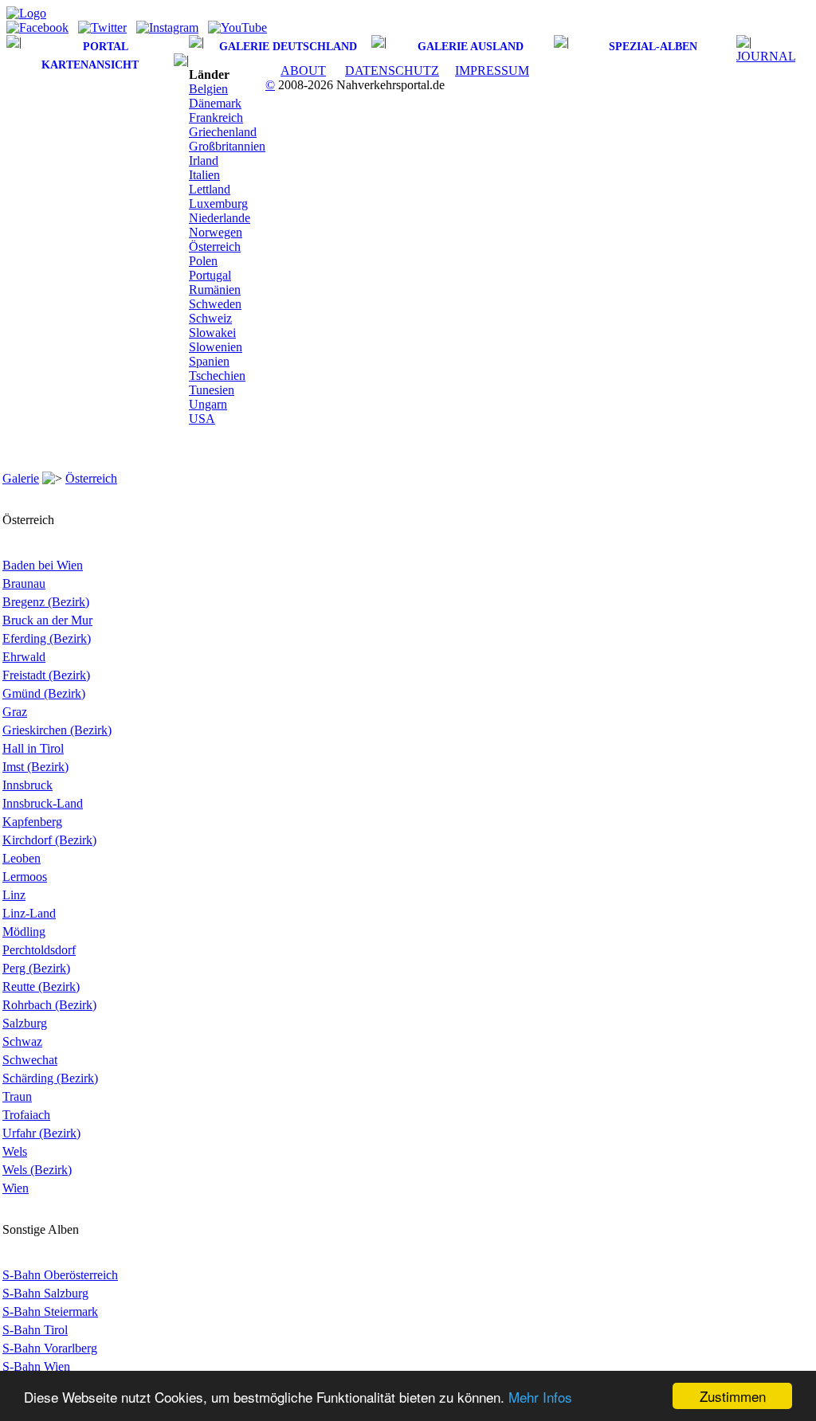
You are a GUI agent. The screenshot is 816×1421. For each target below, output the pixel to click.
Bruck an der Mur (47, 620)
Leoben (21, 858)
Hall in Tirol (33, 748)
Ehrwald (23, 657)
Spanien (209, 361)
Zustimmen (733, 1396)
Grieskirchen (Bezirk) (57, 730)
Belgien (208, 89)
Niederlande (219, 218)
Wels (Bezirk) (37, 1169)
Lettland (209, 189)
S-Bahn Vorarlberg (49, 1348)
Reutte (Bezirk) (41, 986)
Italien (204, 175)
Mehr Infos (540, 1397)
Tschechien (217, 375)
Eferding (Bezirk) (46, 638)
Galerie (20, 478)
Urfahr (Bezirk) (41, 1133)
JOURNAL (765, 56)
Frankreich (216, 117)
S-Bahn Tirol (35, 1330)
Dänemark (215, 103)
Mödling (23, 931)
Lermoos (24, 876)
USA (202, 418)
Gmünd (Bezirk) (43, 693)
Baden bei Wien (42, 565)
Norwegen (215, 232)
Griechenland (223, 132)
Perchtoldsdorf (39, 950)
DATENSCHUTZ (392, 70)
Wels (14, 1151)
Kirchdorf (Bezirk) (49, 840)
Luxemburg (218, 203)
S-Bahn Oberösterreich (60, 1275)
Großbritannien (227, 146)
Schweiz (210, 318)
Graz (14, 711)
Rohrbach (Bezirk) (49, 1005)
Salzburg (24, 1023)
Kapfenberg (32, 821)
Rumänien (215, 289)
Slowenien (215, 347)
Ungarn (208, 404)
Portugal (210, 275)
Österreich (215, 246)
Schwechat (29, 1060)
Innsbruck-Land (42, 803)
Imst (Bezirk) (35, 766)
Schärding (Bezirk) (50, 1078)
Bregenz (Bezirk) (45, 602)
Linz (14, 895)
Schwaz (22, 1041)
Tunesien (211, 390)
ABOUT (303, 70)
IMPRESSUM (492, 70)
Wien (15, 1188)
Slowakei (212, 332)
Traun (17, 1096)
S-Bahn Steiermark (50, 1311)
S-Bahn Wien (36, 1366)
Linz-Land (29, 913)
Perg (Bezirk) (36, 968)
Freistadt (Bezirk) (46, 675)
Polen (203, 261)
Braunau (23, 583)
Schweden (215, 304)
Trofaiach (26, 1115)
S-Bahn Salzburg (45, 1293)
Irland (203, 160)
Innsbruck (27, 785)
